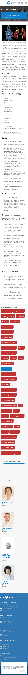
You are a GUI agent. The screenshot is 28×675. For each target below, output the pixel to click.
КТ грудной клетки (19, 311)
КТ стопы (16, 411)
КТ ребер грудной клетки (17, 416)
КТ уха (20, 405)
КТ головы (13, 358)
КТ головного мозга (7, 311)
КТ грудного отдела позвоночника (9, 379)
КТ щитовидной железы (8, 442)
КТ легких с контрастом (8, 453)
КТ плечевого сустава (7, 363)
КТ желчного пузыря (7, 426)
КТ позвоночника (15, 321)
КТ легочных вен (15, 432)
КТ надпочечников (6, 368)
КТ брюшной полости (7, 326)
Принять (22, 671)
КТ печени (21, 347)
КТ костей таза (5, 384)
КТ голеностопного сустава (8, 374)
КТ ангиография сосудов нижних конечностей (9, 389)
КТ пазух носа (20, 316)
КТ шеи (18, 453)
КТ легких (11, 316)
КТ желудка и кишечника (8, 400)
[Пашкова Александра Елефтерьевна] (7, 545)
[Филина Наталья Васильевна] (7, 493)
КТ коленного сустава (7, 332)
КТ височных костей (7, 337)
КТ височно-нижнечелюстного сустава (9, 437)
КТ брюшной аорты (6, 411)
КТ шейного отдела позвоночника (9, 342)
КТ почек (21, 358)
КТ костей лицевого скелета (9, 405)
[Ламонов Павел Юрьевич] (7, 519)
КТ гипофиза (5, 416)
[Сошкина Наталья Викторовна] (7, 572)
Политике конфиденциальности (11, 668)
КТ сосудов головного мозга (9, 347)
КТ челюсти (5, 321)
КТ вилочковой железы (7, 447)
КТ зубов (4, 316)
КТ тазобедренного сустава (8, 353)
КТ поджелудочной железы (9, 395)
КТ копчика (5, 432)
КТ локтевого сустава (7, 421)
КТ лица (17, 426)
